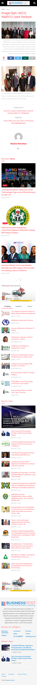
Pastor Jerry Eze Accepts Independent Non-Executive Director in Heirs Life (20, 522)
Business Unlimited (5, 632)
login (7, 286)
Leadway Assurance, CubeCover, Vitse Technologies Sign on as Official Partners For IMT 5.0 (18, 192)
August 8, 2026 (16, 539)
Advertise (11, 674)
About (3, 674)
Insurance (17, 631)
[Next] (20, 280)
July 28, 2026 (5, 197)
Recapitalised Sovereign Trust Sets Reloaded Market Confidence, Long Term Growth (23, 474)
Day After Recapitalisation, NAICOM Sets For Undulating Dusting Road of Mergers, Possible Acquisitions (23, 485)
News (8, 9)
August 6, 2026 (16, 559)
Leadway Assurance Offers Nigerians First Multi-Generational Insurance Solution (23, 464)
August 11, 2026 (16, 526)
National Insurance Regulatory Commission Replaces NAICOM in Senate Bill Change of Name (18, 230)
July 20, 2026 (5, 273)
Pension (28, 631)
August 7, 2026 (16, 550)
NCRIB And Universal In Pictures (22, 320)
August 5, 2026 (16, 570)
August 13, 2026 (16, 503)
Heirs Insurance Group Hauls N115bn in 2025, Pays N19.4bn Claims (21, 433)
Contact (4, 676)
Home (3, 9)
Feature (4, 635)
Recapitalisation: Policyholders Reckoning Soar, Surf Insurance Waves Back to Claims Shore (22, 546)
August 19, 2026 (8, 425)
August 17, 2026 (16, 437)
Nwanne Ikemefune (18, 144)
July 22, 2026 (5, 235)
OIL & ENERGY (18, 636)
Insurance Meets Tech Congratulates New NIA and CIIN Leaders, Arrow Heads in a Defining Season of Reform (18, 267)
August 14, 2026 (16, 468)
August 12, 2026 (16, 516)
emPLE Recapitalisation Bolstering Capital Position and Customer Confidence (23, 444)
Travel (27, 634)
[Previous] (16, 280)
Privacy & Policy (22, 674)
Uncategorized (30, 636)
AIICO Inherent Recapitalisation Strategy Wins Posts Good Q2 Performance (21, 566)
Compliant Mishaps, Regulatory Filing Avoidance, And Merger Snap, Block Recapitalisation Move (16, 421)
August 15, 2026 (16, 457)
